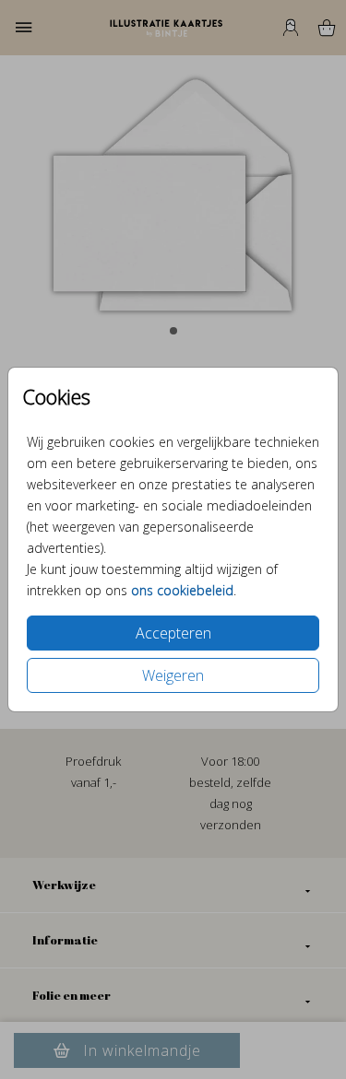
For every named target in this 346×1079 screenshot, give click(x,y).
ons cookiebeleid (182, 590)
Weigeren (173, 675)
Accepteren (173, 633)
